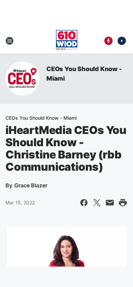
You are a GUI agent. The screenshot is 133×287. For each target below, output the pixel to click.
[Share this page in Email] (110, 202)
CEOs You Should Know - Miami (41, 118)
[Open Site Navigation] (9, 41)
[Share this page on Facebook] (84, 202)
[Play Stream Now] (122, 41)
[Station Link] (66, 41)
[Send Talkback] (108, 41)
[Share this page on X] (97, 202)
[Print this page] (123, 202)
